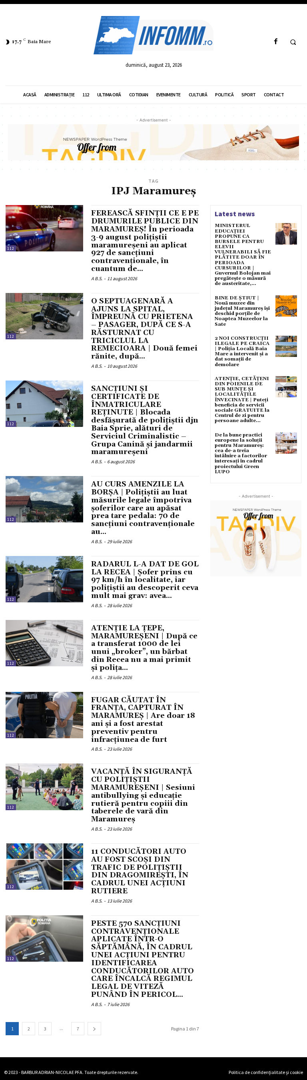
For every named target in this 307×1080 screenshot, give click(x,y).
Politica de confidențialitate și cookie (266, 1072)
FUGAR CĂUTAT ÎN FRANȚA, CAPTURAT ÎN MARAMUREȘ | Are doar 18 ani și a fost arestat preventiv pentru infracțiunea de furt (143, 719)
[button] (293, 42)
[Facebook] (275, 41)
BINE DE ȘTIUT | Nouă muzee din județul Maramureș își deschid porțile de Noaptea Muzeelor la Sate (242, 311)
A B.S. (96, 278)
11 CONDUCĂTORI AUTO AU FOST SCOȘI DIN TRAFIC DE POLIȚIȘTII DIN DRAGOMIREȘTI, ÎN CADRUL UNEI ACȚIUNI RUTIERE (139, 871)
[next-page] (94, 1028)
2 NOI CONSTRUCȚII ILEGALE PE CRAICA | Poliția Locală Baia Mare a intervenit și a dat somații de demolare (242, 351)
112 (10, 248)
